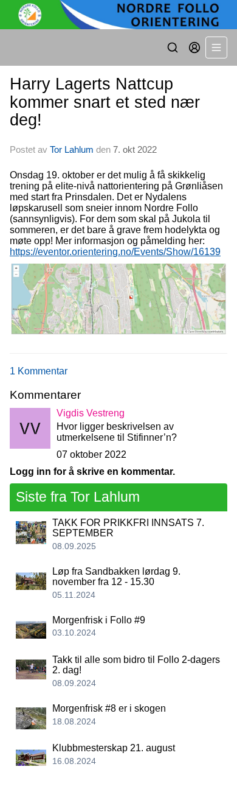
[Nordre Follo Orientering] (118, 14)
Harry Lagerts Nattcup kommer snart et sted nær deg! (105, 102)
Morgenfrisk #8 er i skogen (109, 708)
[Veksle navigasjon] (216, 47)
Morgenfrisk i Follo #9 (98, 620)
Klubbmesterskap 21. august (113, 748)
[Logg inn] (194, 47)
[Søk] (173, 47)
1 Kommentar (38, 371)
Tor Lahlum (72, 149)
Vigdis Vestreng (91, 413)
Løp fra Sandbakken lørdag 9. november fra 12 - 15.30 (116, 576)
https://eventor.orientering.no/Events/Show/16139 (115, 252)
